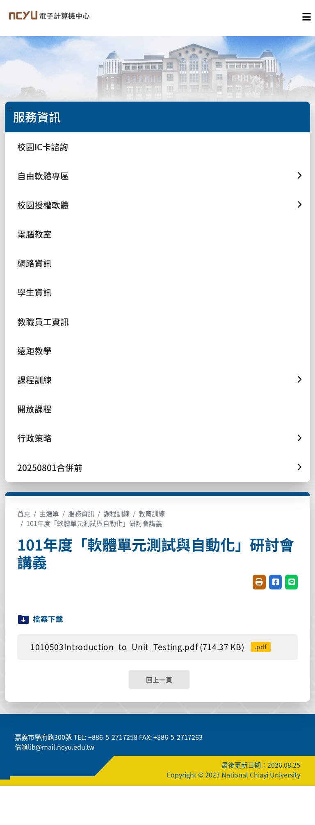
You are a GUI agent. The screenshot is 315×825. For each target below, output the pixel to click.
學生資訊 (34, 292)
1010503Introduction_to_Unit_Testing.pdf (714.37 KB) (148, 647)
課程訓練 (116, 513)
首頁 (23, 513)
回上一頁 (159, 679)
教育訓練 (152, 513)
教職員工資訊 (43, 321)
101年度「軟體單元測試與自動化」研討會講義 (94, 523)
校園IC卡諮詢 (42, 147)
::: (9, 108)
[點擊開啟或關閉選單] (306, 15)
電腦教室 (34, 234)
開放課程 (34, 409)
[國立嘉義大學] (48, 14)
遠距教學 (34, 351)
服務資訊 (81, 513)
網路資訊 (34, 263)
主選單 (49, 513)
